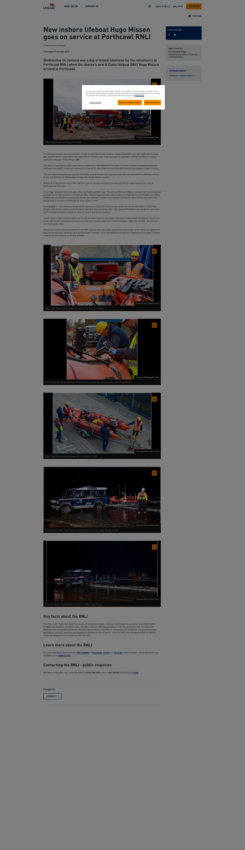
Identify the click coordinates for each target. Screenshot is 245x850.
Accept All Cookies (152, 102)
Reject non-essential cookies (129, 102)
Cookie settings (95, 102)
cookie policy (139, 95)
